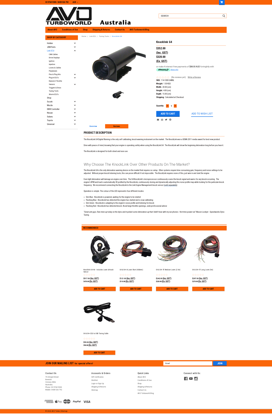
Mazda (50, 105)
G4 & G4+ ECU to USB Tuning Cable (95, 333)
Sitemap (94, 390)
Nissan (50, 113)
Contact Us (120, 29)
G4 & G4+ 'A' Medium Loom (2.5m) (168, 270)
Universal (50, 124)
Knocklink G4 (117, 36)
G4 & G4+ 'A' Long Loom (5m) (202, 270)
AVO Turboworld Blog (139, 29)
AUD (74, 2)
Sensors (52, 84)
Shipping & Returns (101, 29)
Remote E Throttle (55, 81)
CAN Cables (53, 54)
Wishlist (94, 380)
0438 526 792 (63, 2)
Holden (50, 43)
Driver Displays (54, 58)
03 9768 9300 (50, 2)
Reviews (116, 126)
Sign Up (101, 384)
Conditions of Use (70, 29)
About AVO (52, 29)
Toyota (50, 120)
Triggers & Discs (55, 88)
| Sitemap (63, 411)
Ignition (51, 61)
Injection (52, 64)
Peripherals (53, 71)
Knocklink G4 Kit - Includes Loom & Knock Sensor (98, 271)
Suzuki (50, 101)
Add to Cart (99, 289)
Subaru (50, 116)
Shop (85, 29)
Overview (93, 126)
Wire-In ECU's (54, 94)
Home (84, 36)
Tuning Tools (53, 91)
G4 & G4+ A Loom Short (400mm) (131, 270)
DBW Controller (53, 109)
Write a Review (194, 77)
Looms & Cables (55, 68)
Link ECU (50, 50)
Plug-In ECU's (54, 78)
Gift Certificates (97, 377)
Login (93, 384)
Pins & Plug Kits (55, 74)
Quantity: (160, 106)
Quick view (100, 263)
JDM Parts (51, 47)
